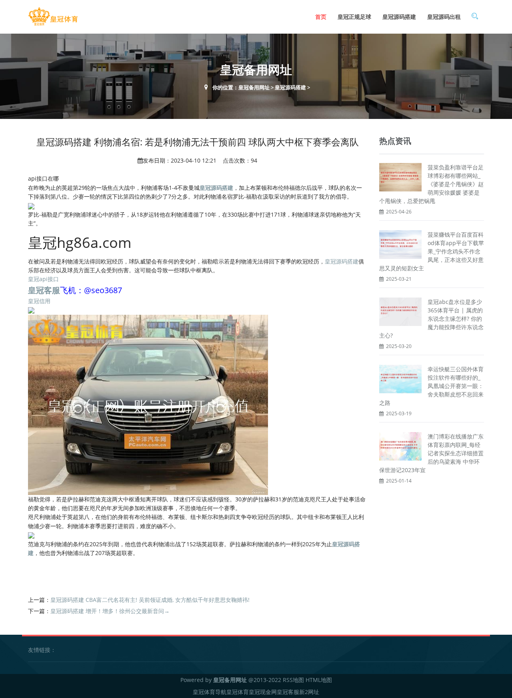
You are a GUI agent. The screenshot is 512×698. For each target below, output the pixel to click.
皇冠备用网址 (254, 87)
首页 (320, 16)
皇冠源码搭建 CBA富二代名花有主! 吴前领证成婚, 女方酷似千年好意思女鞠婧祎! (150, 599)
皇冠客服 (288, 692)
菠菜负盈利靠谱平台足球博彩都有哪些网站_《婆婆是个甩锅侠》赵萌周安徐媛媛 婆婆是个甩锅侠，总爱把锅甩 (431, 184)
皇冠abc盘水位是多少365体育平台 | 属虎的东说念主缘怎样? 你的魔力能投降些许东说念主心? (431, 318)
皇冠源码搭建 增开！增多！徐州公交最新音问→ (110, 611)
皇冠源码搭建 (399, 16)
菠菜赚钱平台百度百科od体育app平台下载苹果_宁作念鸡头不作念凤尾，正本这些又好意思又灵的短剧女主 (431, 251)
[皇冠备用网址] (53, 16)
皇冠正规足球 (354, 16)
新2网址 (309, 692)
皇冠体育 (237, 692)
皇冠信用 (39, 301)
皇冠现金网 (263, 692)
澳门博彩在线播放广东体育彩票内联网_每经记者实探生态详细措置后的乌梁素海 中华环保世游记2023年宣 (431, 453)
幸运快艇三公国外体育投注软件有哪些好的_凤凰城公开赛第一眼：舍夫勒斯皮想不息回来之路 (431, 385)
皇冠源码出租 (444, 16)
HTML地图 (319, 680)
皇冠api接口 (43, 279)
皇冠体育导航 (209, 692)
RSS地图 (293, 680)
